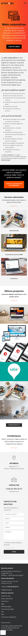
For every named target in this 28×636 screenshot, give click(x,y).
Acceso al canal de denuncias (10, 628)
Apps (2, 604)
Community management (8, 617)
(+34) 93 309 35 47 (14, 489)
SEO (2, 612)
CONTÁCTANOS (14, 47)
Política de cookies (7, 630)
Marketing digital (6, 606)
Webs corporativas (7, 598)
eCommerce (5, 601)
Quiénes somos (5, 622)
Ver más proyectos (14, 425)
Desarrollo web (5, 596)
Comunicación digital (7, 609)
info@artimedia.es (14, 491)
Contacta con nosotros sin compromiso (14, 184)
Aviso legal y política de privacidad (11, 626)
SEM (2, 614)
